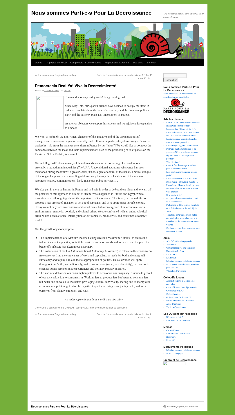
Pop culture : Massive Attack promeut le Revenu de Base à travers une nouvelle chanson (182, 188)
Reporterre (171, 336)
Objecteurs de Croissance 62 (178, 297)
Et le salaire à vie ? (174, 194)
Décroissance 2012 (174, 316)
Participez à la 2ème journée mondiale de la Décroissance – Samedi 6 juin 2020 (182, 208)
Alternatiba (171, 244)
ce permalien (120, 307)
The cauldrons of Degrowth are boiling (55, 74)
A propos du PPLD (57, 62)
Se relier (151, 62)
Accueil (39, 62)
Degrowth (70, 307)
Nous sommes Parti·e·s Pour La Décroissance (91, 12)
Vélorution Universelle (176, 270)
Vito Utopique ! (173, 161)
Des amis (138, 62)
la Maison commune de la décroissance (183, 260)
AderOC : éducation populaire (179, 241)
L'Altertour (171, 257)
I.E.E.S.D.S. (171, 254)
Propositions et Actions (117, 62)
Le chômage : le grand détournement (182, 145)
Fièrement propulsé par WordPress (182, 406)
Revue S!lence (172, 340)
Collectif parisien (173, 293)
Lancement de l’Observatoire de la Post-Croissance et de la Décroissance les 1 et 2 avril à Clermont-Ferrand (182, 132)
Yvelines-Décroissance (176, 307)
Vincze (67, 90)
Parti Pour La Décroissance (178, 320)
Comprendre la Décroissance (85, 62)
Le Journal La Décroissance (178, 333)
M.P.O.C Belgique (174, 353)
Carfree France (172, 330)
